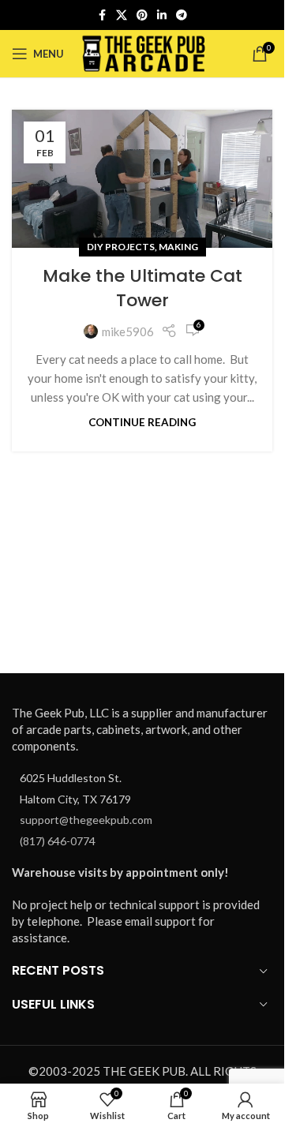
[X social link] (121, 15)
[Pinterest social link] (142, 15)
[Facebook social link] (101, 15)
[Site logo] (144, 52)
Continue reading (142, 422)
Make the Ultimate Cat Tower (142, 288)
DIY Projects (121, 247)
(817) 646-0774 (58, 841)
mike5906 (128, 331)
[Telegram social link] (181, 15)
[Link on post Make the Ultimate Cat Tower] (142, 179)
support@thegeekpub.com (86, 819)
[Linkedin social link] (161, 15)
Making (178, 247)
